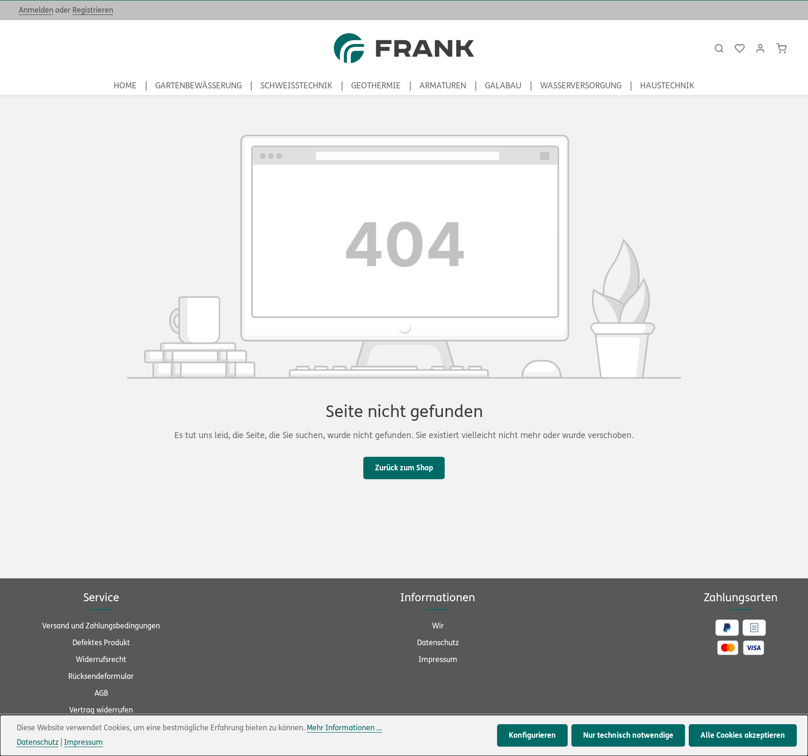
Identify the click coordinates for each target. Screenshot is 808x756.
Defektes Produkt (101, 642)
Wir (438, 625)
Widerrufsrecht (101, 659)
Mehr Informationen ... (344, 728)
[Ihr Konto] (760, 48)
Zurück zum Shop (404, 467)
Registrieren (92, 10)
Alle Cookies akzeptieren (742, 735)
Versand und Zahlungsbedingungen (101, 625)
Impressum (437, 659)
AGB (101, 693)
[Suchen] (719, 48)
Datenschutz (438, 642)
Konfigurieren (532, 735)
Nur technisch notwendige (628, 735)
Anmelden (36, 10)
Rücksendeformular (101, 676)
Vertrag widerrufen (101, 710)
